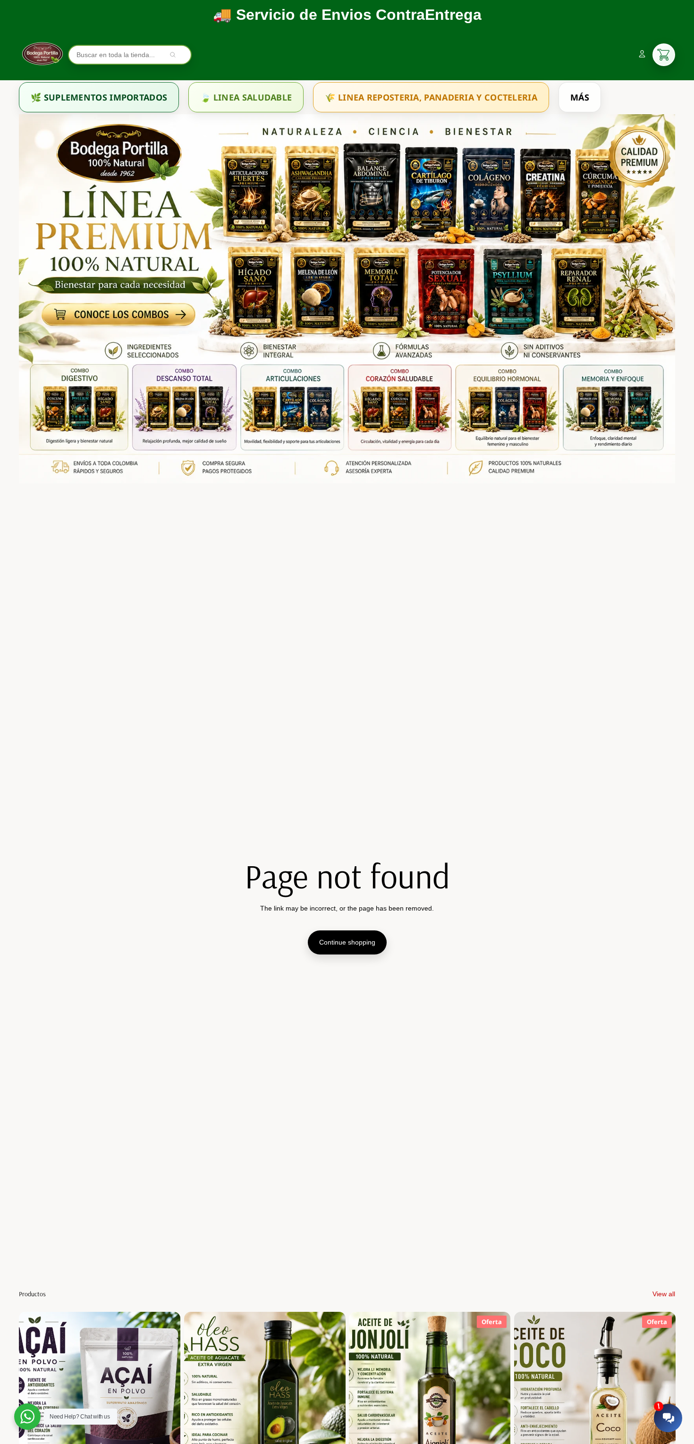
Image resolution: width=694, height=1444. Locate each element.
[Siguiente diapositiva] (166, 1412)
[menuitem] (99, 97)
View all (663, 1294)
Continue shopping (347, 942)
